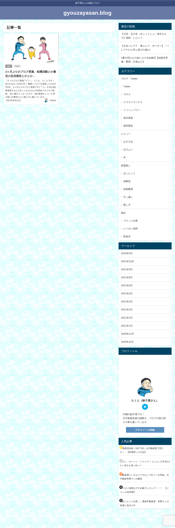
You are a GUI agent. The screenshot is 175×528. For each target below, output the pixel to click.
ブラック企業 (130, 221)
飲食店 (127, 236)
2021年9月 (127, 269)
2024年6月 (127, 253)
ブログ (17, 66)
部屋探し (126, 165)
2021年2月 (127, 318)
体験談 (127, 181)
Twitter (127, 86)
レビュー (126, 134)
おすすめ (128, 141)
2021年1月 (127, 326)
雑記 (8, 66)
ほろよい (128, 149)
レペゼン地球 (130, 228)
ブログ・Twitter (129, 78)
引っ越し (128, 197)
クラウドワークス (133, 102)
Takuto (53, 100)
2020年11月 (127, 342)
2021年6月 (127, 285)
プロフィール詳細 (145, 430)
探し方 (127, 205)
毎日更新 (128, 118)
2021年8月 (127, 277)
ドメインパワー (131, 110)
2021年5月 (127, 293)
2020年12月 (127, 334)
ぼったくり (129, 173)
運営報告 (128, 126)
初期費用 (128, 189)
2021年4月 (127, 301)
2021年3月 (127, 309)
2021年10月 (127, 261)
